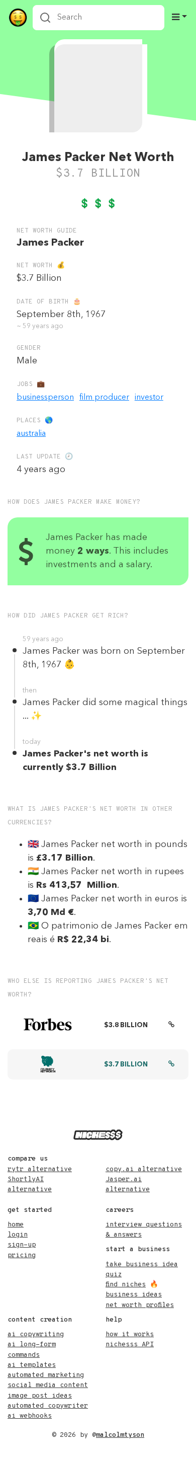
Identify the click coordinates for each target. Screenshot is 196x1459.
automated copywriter (48, 1406)
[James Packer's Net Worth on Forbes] (171, 1026)
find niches (126, 1284)
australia (31, 434)
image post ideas (40, 1396)
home (16, 1224)
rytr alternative (40, 1169)
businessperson (45, 398)
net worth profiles (140, 1305)
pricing (22, 1255)
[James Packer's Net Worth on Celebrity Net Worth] (171, 1065)
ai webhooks (30, 1416)
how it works (130, 1334)
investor (149, 398)
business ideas (134, 1294)
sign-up (22, 1245)
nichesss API (130, 1344)
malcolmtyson (120, 1435)
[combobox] (98, 17)
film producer (104, 398)
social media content (48, 1385)
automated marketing (46, 1375)
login (18, 1235)
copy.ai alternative (144, 1169)
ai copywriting (36, 1334)
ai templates (32, 1365)
